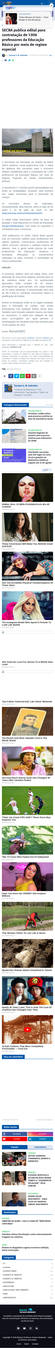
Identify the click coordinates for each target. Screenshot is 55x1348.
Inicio (19, 1344)
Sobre (26, 1344)
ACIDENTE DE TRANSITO (28, 1275)
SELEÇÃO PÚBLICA (14, 369)
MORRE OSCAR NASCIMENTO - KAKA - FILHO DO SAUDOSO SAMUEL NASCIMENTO (38, 1200)
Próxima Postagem (44, 1120)
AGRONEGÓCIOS (28, 1298)
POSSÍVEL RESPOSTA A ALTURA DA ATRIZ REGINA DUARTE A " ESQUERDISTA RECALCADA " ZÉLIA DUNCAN (39, 1180)
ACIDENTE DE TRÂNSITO (28, 1279)
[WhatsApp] (13, 60)
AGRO (28, 1294)
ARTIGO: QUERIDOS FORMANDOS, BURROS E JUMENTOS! (39, 1158)
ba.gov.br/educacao (13, 226)
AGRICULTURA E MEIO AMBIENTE (28, 1290)
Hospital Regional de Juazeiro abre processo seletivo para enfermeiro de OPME (39, 437)
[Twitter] (9, 60)
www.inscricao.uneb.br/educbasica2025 (22, 213)
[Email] (33, 376)
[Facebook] (5, 60)
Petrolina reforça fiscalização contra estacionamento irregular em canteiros (27, 1235)
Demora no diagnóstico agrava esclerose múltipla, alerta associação (25, 1248)
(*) (28, 1263)
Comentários (40, 1147)
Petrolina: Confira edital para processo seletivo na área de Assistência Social (40, 416)
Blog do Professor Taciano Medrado (31, 1337)
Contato (35, 1344)
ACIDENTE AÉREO (28, 1271)
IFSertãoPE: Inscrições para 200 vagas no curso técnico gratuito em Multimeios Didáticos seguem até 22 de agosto (40, 457)
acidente (28, 1267)
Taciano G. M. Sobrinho (26, 385)
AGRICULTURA (28, 1286)
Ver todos (49, 405)
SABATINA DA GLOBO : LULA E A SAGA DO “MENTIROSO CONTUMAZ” (26, 1222)
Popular (14, 1147)
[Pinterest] (28, 376)
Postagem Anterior (10, 1120)
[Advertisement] (27, 94)
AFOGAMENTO (28, 1282)
